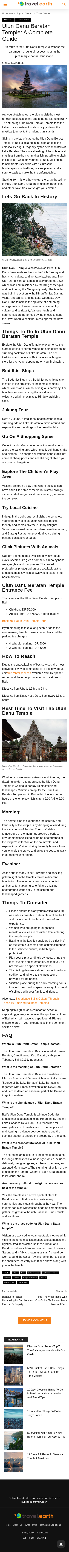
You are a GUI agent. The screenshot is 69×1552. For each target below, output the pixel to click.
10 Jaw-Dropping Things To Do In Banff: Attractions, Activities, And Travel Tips (45, 1393)
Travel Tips (22, 1282)
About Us (17, 1525)
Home (8, 1525)
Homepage (7, 13)
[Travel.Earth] (35, 3)
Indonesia (8, 20)
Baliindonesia (33, 1273)
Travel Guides (43, 13)
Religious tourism (30, 1278)
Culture (7, 1278)
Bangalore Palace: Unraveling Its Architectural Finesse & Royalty (17, 1300)
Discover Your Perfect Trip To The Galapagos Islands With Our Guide (46, 1350)
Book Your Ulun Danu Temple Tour (24, 620)
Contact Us (42, 1532)
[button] (4, 4)
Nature (16, 1278)
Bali (22, 1273)
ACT (15, 1273)
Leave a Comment (34, 1320)
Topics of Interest (25, 13)
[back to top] (61, 1544)
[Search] (63, 4)
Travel (43, 1278)
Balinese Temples (50, 1273)
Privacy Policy (27, 1532)
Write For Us (31, 1525)
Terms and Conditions (50, 1525)
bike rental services (19, 673)
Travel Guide (9, 1282)
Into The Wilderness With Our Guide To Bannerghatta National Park (51, 1300)
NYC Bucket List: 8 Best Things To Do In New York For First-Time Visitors (45, 1371)
